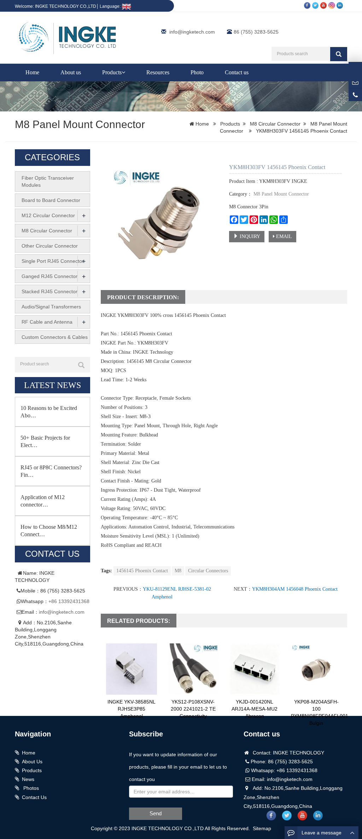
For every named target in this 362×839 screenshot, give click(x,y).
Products (112, 72)
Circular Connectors (208, 570)
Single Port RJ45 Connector (53, 261)
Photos (30, 788)
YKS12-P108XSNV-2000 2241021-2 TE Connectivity (193, 709)
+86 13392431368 (68, 601)
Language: (111, 6)
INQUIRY (249, 236)
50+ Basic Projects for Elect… (45, 441)
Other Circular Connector (50, 246)
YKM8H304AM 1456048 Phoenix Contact (295, 589)
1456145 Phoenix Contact (142, 570)
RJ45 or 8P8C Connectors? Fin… (51, 471)
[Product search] (81, 365)
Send (156, 813)
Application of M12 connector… (43, 501)
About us (70, 72)
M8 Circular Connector (275, 124)
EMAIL (283, 236)
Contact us (237, 72)
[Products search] (338, 54)
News (28, 779)
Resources (157, 72)
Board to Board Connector (51, 200)
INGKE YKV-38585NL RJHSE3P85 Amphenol (131, 709)
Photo (197, 72)
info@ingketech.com (192, 32)
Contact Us (34, 797)
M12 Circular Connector (48, 215)
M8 (178, 570)
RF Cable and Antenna (47, 322)
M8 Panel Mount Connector (80, 124)
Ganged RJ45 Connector (49, 276)
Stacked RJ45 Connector (49, 291)
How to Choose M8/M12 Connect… (49, 530)
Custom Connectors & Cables (55, 337)
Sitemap (262, 828)
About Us (32, 761)
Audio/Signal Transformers (51, 306)
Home (32, 72)
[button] (123, 72)
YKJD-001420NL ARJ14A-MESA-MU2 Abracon (255, 709)
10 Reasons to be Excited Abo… (49, 411)
